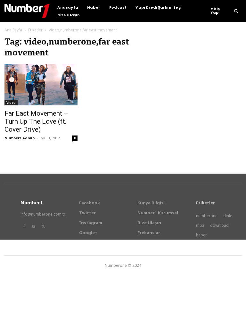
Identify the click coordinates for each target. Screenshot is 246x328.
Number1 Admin (19, 137)
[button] (236, 10)
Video (11, 102)
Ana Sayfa (13, 30)
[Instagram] (33, 226)
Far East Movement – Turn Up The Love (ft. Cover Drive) (36, 121)
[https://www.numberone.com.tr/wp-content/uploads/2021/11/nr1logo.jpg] (27, 11)
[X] (43, 226)
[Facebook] (24, 226)
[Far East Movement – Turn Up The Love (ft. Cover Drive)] (41, 84)
